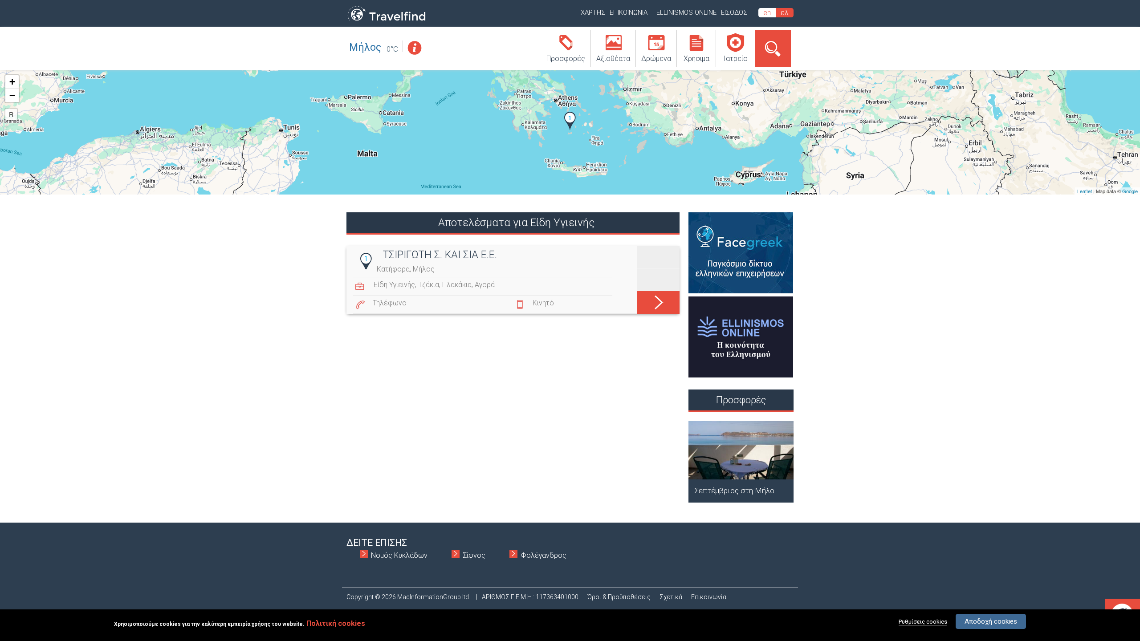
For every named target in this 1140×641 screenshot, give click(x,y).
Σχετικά (671, 596)
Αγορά (485, 284)
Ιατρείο (736, 58)
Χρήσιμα (696, 58)
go (658, 300)
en (767, 12)
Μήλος (365, 47)
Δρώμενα (656, 58)
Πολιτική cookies (335, 623)
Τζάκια (428, 284)
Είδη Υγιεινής (394, 284)
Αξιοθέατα (613, 58)
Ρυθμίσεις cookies (923, 621)
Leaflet (1084, 191)
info (414, 48)
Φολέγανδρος (543, 555)
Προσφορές (565, 58)
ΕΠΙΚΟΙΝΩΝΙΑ (628, 12)
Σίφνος (474, 555)
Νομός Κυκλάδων (399, 555)
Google (1130, 191)
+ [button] (12, 81)
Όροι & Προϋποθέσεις (619, 596)
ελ (785, 12)
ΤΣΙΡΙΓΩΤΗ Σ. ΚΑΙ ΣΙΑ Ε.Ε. (440, 255)
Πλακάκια (457, 284)
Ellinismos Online (686, 12)
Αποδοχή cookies (991, 621)
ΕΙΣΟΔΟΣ (734, 12)
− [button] (12, 95)
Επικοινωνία (708, 596)
